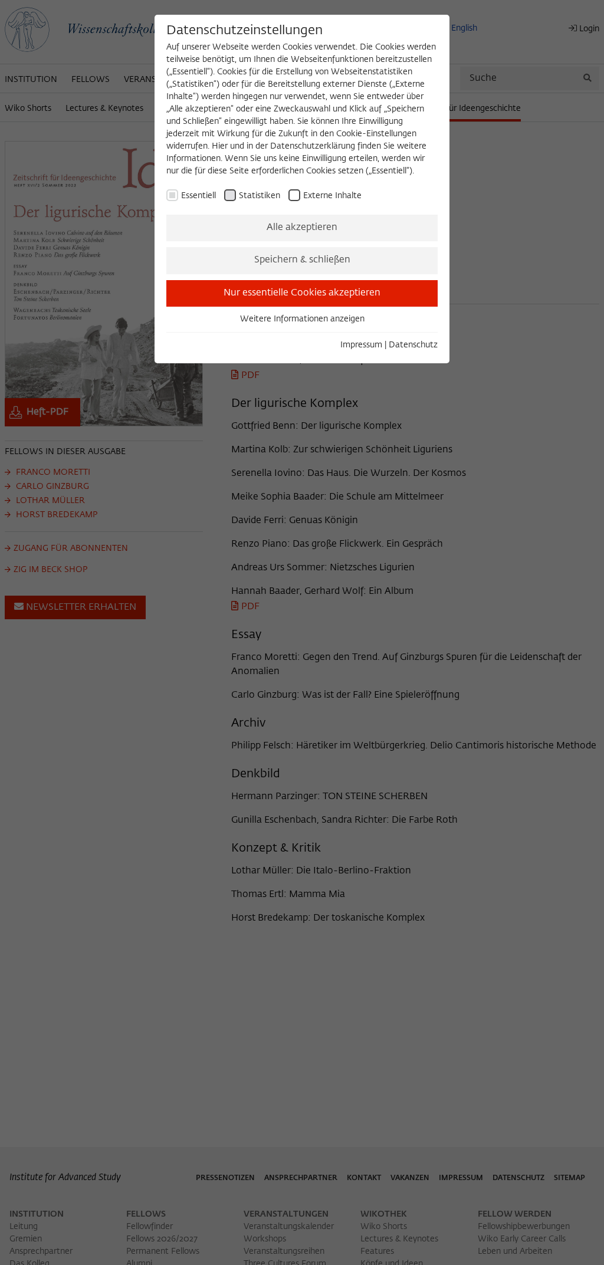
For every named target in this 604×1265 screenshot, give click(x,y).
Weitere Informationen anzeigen (302, 319)
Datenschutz (413, 345)
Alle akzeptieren (302, 227)
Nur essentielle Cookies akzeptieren (302, 293)
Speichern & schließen (302, 260)
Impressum (361, 345)
